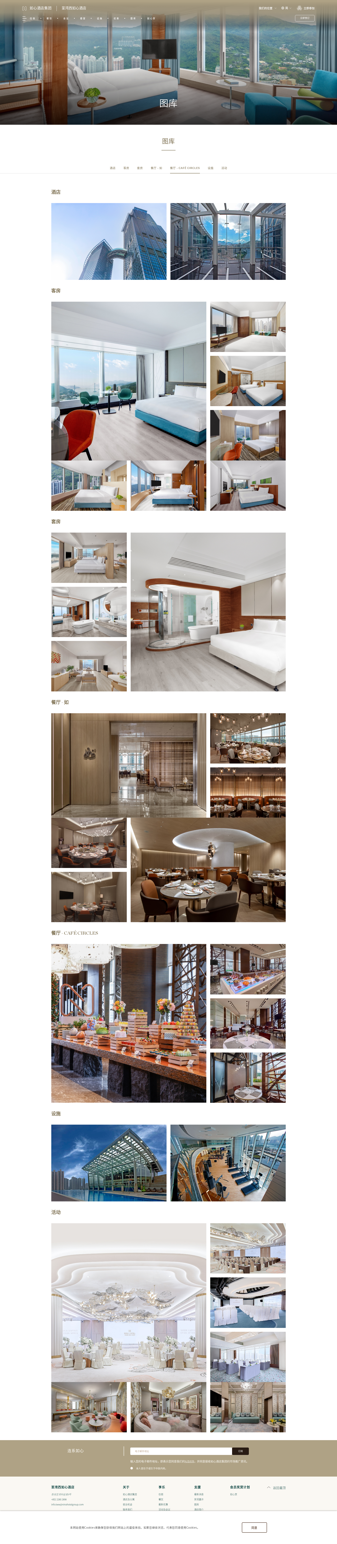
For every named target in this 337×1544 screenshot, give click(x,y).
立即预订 (305, 18)
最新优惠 (163, 1504)
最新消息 (199, 1494)
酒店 (113, 168)
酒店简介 (199, 1509)
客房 (126, 168)
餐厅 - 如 (156, 168)
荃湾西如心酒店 (74, 8)
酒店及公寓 (129, 1499)
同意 (254, 1527)
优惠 (116, 18)
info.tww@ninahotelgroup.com (67, 1504)
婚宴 (83, 18)
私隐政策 (189, 1461)
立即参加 (309, 8)
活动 (224, 168)
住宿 (32, 18)
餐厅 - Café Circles (185, 168)
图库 (133, 18)
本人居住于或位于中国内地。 (152, 1468)
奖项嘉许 (199, 1499)
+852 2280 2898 (59, 1499)
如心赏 (151, 18)
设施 (100, 18)
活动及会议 (164, 1509)
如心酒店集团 (130, 1494)
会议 (66, 18)
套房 (140, 168)
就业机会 (127, 1504)
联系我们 (127, 1509)
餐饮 (49, 18)
